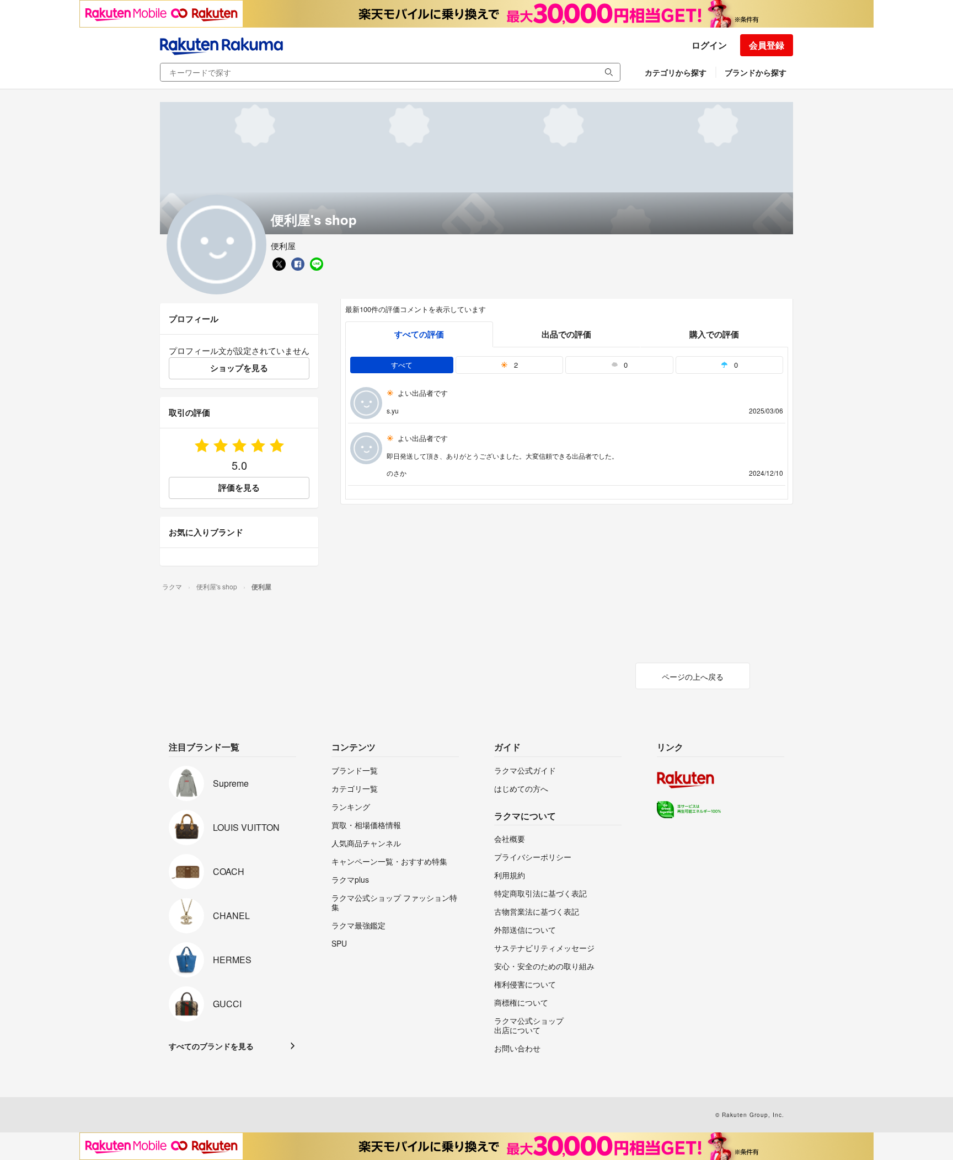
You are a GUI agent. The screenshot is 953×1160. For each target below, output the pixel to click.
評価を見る (239, 487)
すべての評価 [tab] (419, 334)
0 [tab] (625, 364)
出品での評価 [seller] (566, 334)
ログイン (709, 45)
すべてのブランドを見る (211, 1045)
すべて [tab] (402, 364)
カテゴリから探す (675, 72)
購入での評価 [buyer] (714, 334)
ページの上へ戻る (693, 676)
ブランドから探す (755, 72)
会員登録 (766, 45)
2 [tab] (515, 364)
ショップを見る (239, 368)
